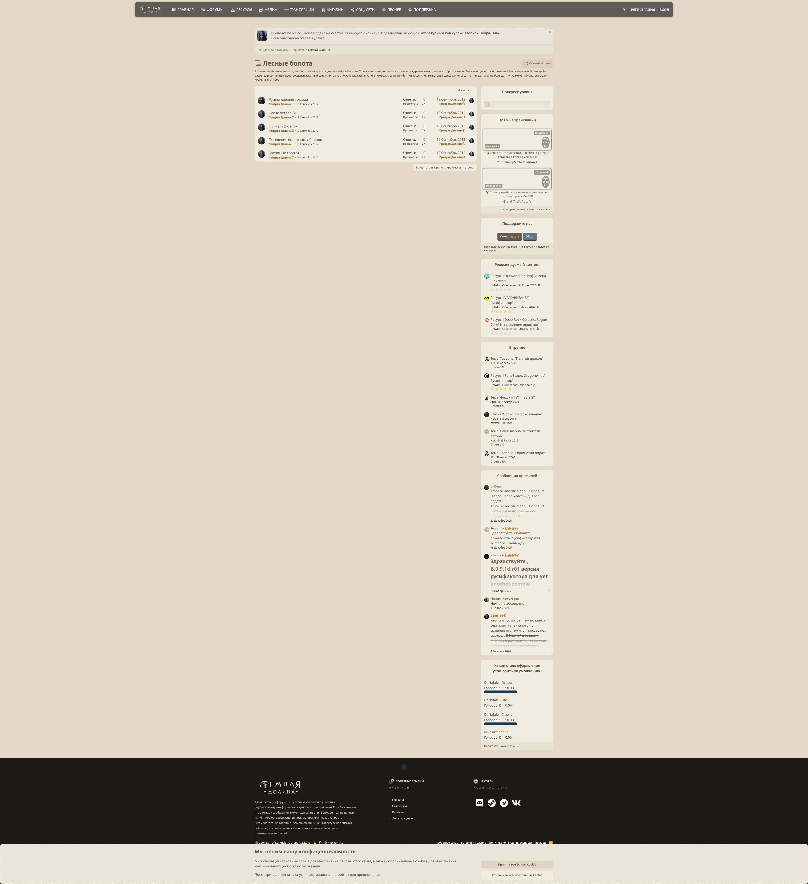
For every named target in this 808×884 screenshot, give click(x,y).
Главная (185, 9)
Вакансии (398, 812)
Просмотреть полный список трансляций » (525, 209)
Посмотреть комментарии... (501, 745)
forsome (495, 555)
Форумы (215, 9)
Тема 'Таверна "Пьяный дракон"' (517, 358)
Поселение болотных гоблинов (295, 139)
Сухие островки (282, 112)
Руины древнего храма (288, 99)
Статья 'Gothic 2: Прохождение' (516, 414)
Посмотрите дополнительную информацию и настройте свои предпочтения (318, 874)
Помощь (540, 842)
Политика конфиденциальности (510, 842)
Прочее (394, 9)
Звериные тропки (284, 152)
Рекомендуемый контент (517, 264)
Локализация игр (403, 818)
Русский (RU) (335, 842)
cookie (304, 861)
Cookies (263, 842)
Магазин (335, 9)
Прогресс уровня (517, 91)
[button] (320, 842)
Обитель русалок (283, 126)
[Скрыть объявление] (549, 32)
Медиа (270, 9)
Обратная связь (447, 842)
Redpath (495, 528)
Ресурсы (244, 9)
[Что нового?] (624, 9)
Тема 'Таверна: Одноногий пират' (517, 453)
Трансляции (302, 9)
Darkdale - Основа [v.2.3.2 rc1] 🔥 (296, 842)
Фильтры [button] (464, 90)
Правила (398, 800)
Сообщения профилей (517, 475)
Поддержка (424, 9)
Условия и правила (473, 842)
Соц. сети (365, 9)
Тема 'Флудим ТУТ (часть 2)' (512, 397)
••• (549, 520)
